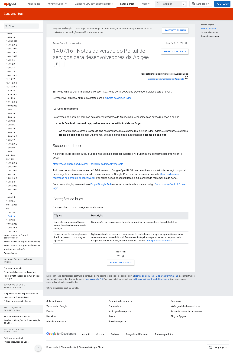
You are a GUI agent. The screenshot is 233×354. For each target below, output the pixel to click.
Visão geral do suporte (120, 311)
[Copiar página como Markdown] (57, 64)
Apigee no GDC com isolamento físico (94, 4)
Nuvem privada (55, 4)
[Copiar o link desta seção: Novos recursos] (81, 109)
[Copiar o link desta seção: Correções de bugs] (86, 199)
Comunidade (115, 306)
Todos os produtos (164, 334)
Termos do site (68, 347)
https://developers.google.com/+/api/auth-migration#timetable (88, 163)
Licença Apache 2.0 (94, 279)
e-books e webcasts (56, 321)
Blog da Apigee (178, 316)
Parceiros (51, 316)
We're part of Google (56, 306)
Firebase (115, 334)
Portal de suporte (117, 321)
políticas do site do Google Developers (151, 279)
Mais (144, 4)
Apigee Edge (34, 4)
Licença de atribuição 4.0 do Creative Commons (156, 276)
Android (86, 334)
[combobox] (171, 4)
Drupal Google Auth (101, 184)
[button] (21, 236)
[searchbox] (21, 26)
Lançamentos (127, 4)
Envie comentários (175, 51)
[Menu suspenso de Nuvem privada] (67, 4)
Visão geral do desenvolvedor (185, 306)
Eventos (50, 311)
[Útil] (181, 43)
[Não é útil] (186, 43)
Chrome (100, 334)
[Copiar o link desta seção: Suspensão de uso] (85, 146)
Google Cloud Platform (137, 334)
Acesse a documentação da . (166, 79)
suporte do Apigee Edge (118, 97)
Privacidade (52, 347)
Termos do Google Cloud (91, 347)
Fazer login (222, 4)
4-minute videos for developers (186, 311)
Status (112, 316)
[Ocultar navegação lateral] (38, 348)
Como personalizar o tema (159, 240)
